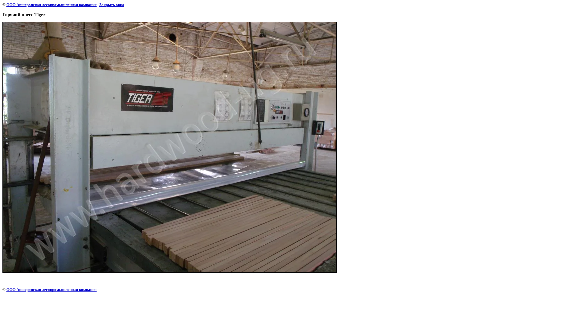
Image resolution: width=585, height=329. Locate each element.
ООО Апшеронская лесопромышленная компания (51, 4)
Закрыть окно (111, 4)
